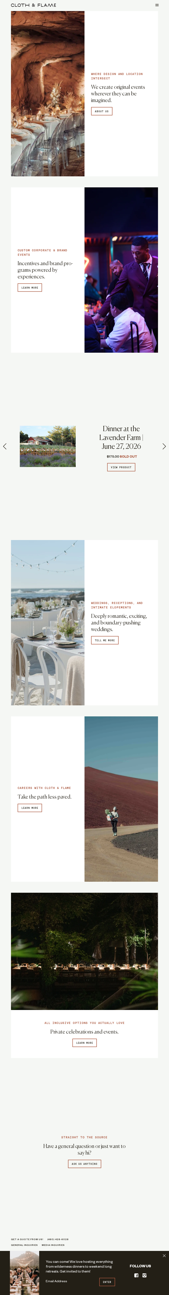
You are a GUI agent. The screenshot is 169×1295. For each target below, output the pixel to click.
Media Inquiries (53, 1245)
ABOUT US (102, 111)
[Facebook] (136, 1275)
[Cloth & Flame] (33, 5)
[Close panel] (164, 1255)
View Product (121, 467)
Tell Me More (105, 640)
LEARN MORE (29, 288)
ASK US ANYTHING (84, 1164)
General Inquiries (24, 1245)
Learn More (84, 1043)
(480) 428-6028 (58, 1240)
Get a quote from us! (27, 1240)
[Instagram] (144, 1275)
